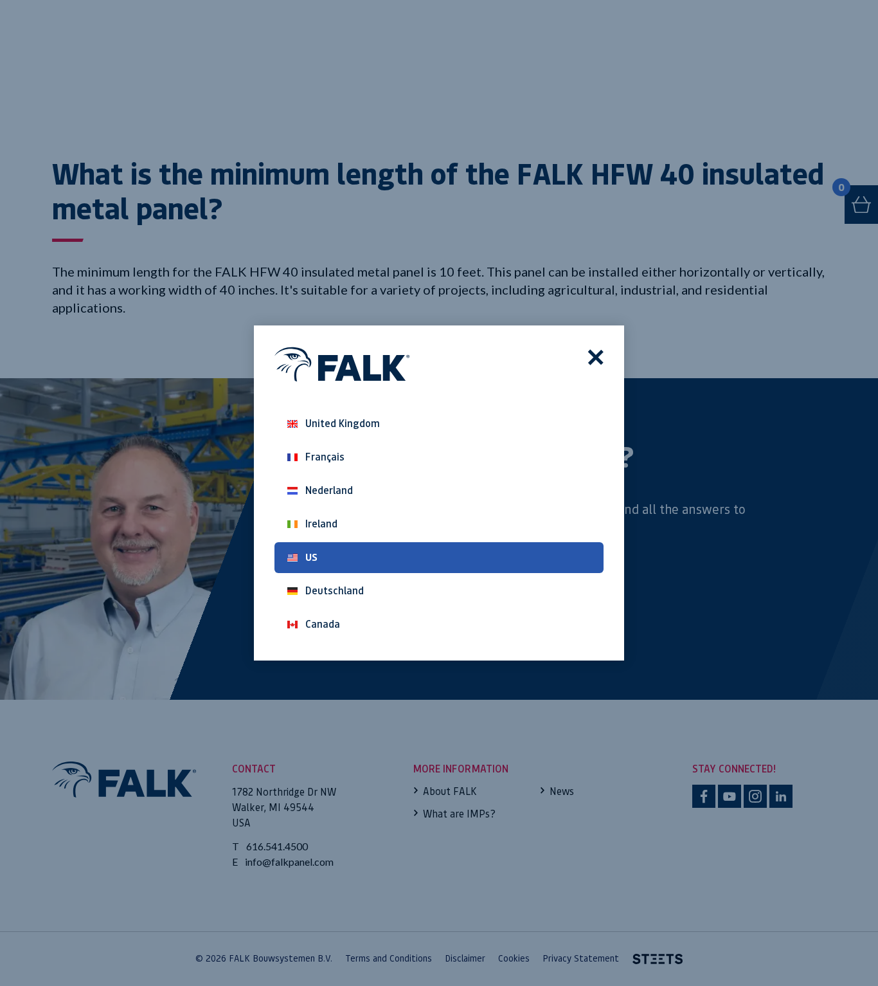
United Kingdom (342, 423)
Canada (322, 624)
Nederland (329, 490)
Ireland (321, 524)
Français (325, 457)
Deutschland (334, 591)
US (311, 557)
